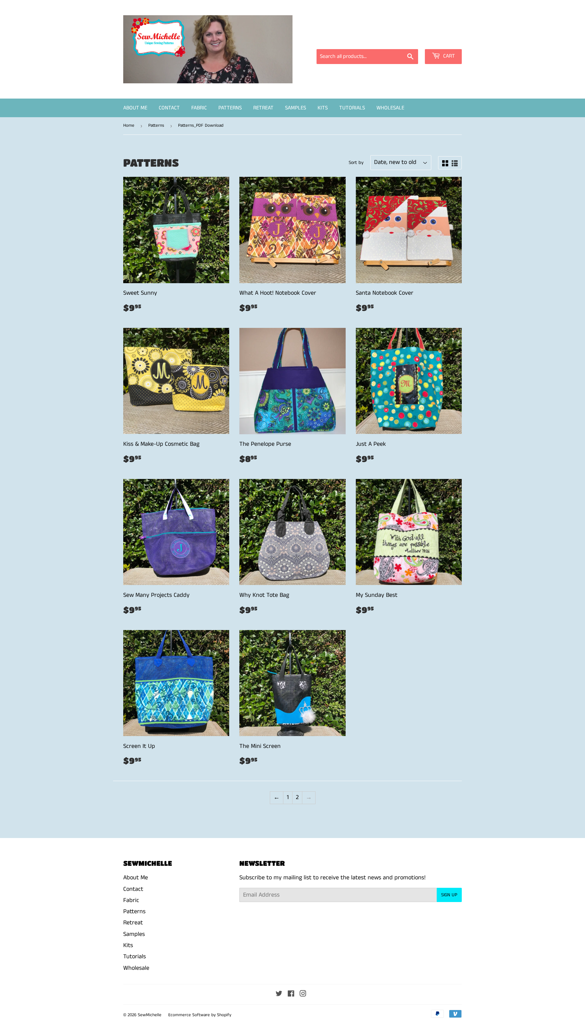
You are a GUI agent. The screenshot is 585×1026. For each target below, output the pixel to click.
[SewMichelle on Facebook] (291, 994)
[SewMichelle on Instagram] (303, 994)
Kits (323, 108)
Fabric (199, 108)
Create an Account (440, 39)
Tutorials (352, 108)
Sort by (356, 162)
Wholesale (390, 108)
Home (128, 125)
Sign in (401, 39)
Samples (295, 108)
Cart (448, 56)
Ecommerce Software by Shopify (199, 1015)
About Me (135, 108)
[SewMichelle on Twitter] (279, 994)
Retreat (263, 108)
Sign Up (449, 895)
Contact (169, 108)
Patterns (230, 108)
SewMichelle (149, 1015)
